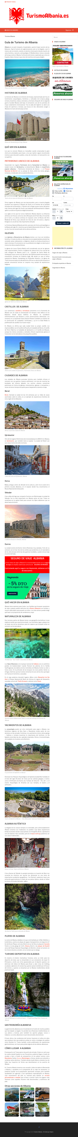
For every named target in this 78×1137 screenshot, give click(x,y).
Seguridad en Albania (58, 268)
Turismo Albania (38, 1132)
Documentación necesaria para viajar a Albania (61, 258)
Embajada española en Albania (61, 263)
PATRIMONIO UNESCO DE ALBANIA (22, 161)
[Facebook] (72, 30)
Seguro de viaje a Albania (59, 253)
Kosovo (19, 1058)
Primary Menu (11, 2)
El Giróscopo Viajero (48, 1132)
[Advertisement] (62, 236)
